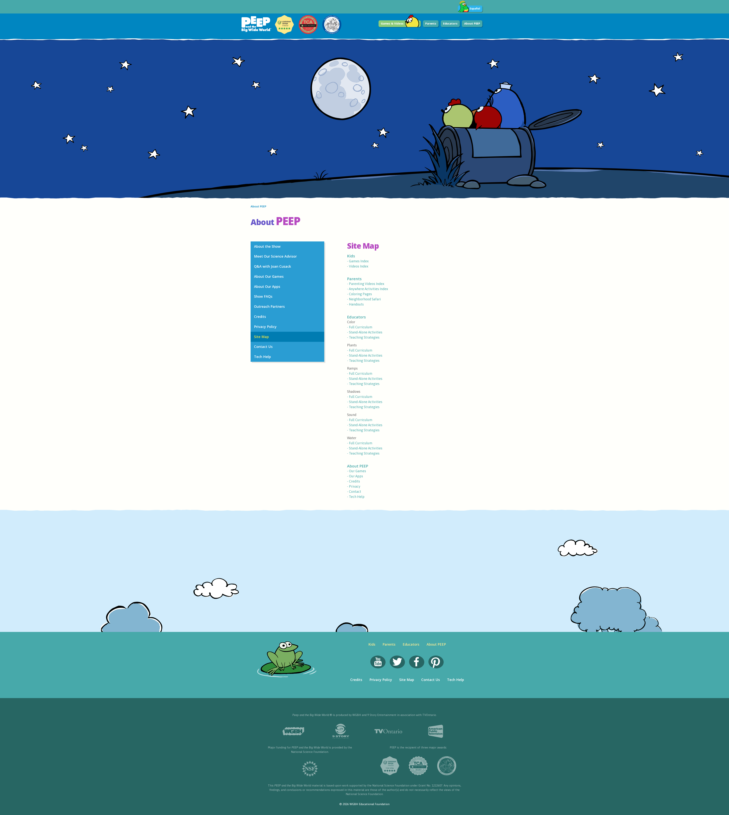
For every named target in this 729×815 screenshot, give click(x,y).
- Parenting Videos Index (365, 284)
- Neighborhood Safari (364, 299)
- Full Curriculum (359, 327)
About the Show (267, 246)
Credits (260, 316)
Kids (351, 256)
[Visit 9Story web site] (341, 731)
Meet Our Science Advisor (275, 256)
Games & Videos (392, 23)
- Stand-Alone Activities (364, 332)
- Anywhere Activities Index (367, 289)
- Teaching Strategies (363, 337)
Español (475, 8)
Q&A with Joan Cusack (272, 266)
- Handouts (355, 304)
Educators (450, 23)
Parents (430, 23)
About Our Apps (267, 286)
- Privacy (353, 486)
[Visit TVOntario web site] (388, 731)
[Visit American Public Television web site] (436, 731)
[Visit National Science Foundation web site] (310, 768)
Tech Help (262, 356)
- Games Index (358, 261)
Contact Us (263, 346)
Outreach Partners (269, 306)
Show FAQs (263, 296)
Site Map (261, 336)
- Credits (353, 481)
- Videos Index (357, 266)
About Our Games (269, 276)
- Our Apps (355, 476)
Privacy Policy (265, 326)
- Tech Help (355, 497)
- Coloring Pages (359, 294)
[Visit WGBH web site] (293, 731)
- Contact (354, 492)
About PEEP (472, 23)
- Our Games (356, 471)
